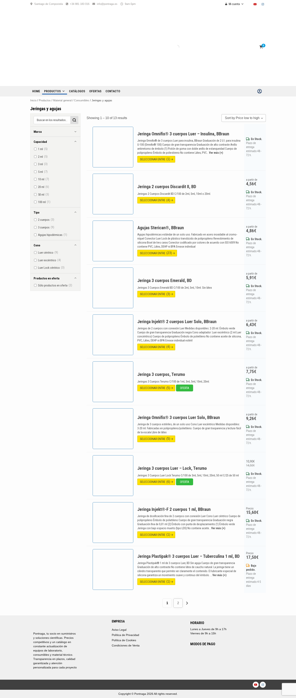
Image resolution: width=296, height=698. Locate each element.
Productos (52, 91)
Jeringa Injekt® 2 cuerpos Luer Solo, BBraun (176, 321)
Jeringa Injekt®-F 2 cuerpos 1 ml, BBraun (174, 509)
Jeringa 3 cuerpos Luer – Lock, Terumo (172, 468)
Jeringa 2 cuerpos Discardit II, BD (166, 186)
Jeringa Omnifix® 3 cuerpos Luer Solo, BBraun (178, 417)
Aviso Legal (119, 629)
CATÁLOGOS (77, 91)
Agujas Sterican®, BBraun (160, 227)
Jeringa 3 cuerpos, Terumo (161, 374)
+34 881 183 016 (79, 3)
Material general (62, 100)
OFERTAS (95, 91)
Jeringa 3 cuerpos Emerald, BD (164, 280)
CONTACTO (113, 91)
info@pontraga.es (107, 3)
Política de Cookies (124, 640)
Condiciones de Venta (126, 645)
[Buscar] (174, 47)
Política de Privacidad (125, 635)
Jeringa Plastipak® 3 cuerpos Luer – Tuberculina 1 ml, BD (188, 556)
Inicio (33, 100)
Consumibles (81, 100)
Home (36, 91)
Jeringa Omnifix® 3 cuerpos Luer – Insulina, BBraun (183, 133)
